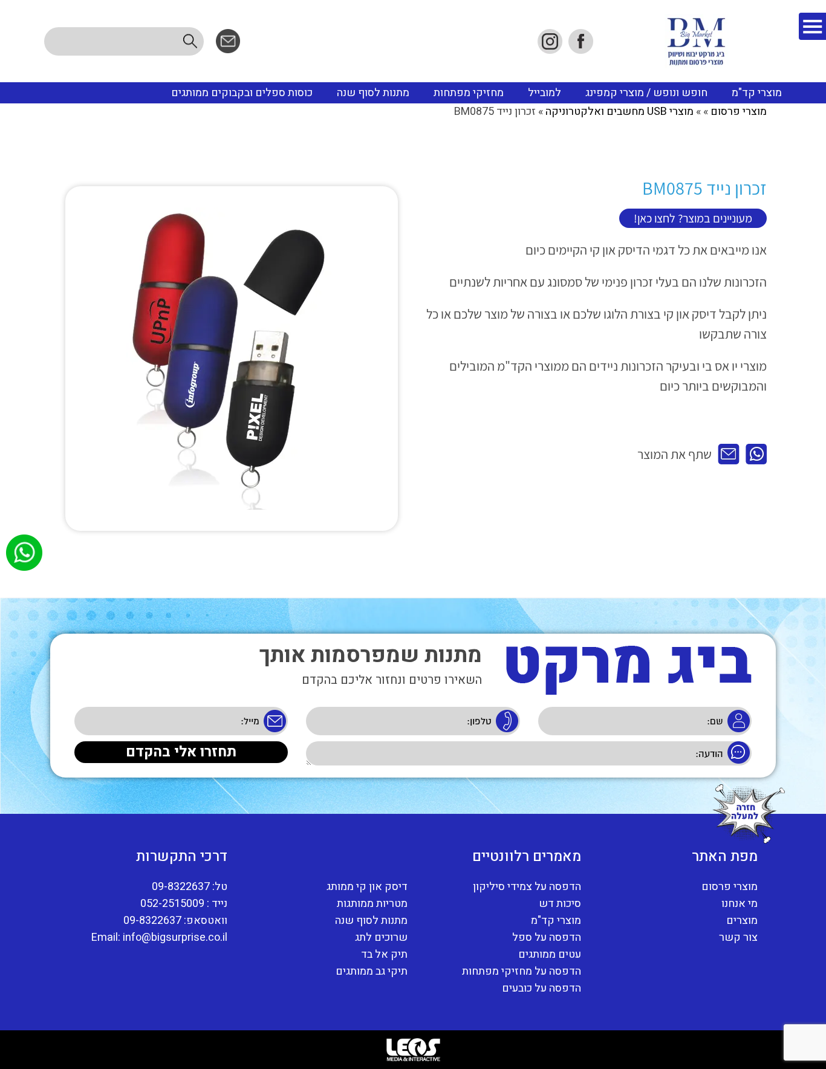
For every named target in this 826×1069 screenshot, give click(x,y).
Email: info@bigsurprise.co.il (159, 937)
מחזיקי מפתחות (469, 93)
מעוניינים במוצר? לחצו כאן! (693, 218)
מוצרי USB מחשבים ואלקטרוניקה (619, 111)
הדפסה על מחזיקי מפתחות (521, 971)
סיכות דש (560, 903)
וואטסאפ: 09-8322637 (175, 920)
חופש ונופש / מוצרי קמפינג (646, 93)
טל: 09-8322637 (189, 887)
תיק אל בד (384, 954)
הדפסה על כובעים (541, 988)
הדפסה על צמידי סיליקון (527, 887)
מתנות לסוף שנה (373, 93)
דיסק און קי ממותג (367, 887)
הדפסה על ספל (546, 937)
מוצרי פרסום (739, 111)
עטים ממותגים (549, 954)
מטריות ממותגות (372, 903)
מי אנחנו (739, 903)
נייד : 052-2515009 (183, 903)
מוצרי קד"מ (757, 93)
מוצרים (742, 920)
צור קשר (738, 937)
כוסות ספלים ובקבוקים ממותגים (242, 93)
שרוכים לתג (381, 937)
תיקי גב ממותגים (372, 971)
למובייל (544, 93)
